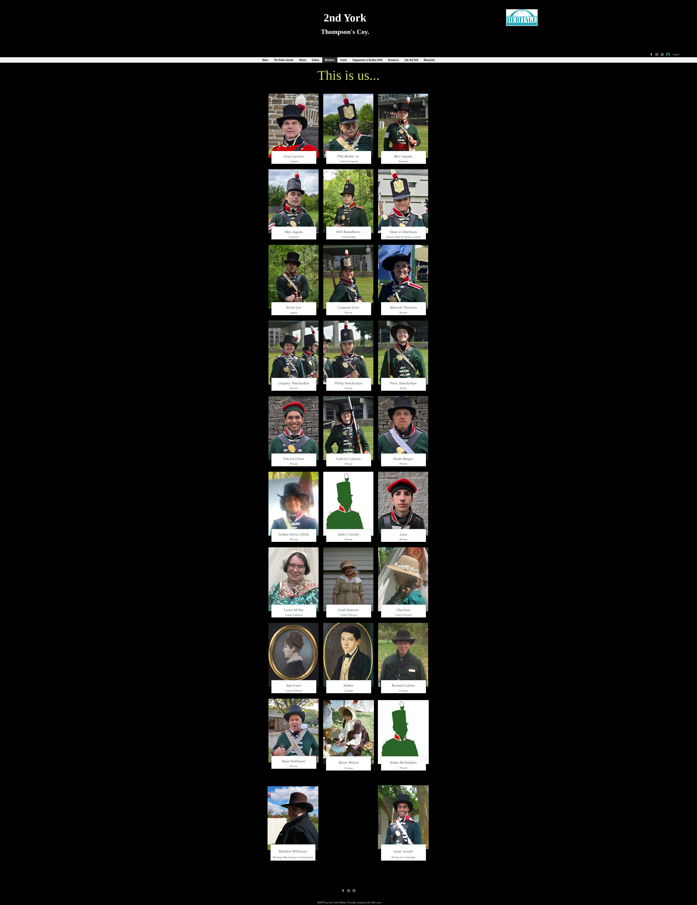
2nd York (345, 18)
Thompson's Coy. (345, 31)
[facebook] (651, 54)
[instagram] (657, 54)
